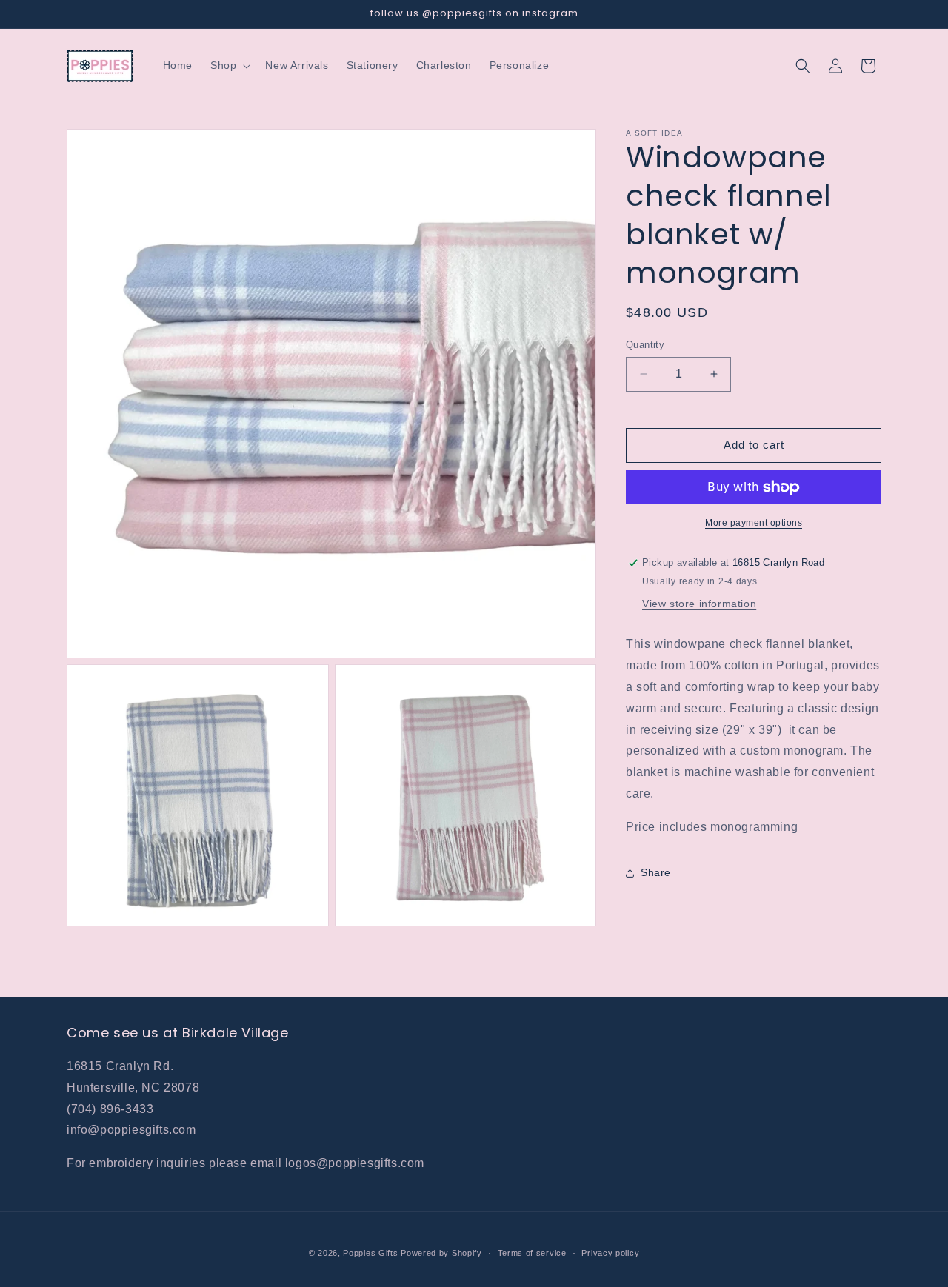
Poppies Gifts (372, 1252)
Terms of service (532, 1252)
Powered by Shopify (441, 1252)
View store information (699, 603)
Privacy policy (610, 1252)
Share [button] (656, 872)
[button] (228, 65)
